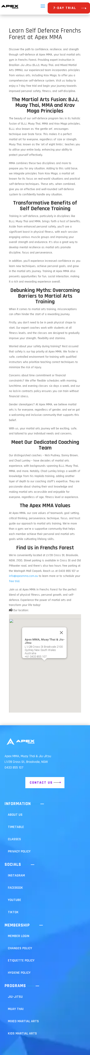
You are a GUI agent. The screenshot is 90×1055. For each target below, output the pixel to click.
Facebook (15, 887)
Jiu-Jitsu (15, 996)
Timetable (16, 827)
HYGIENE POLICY (19, 972)
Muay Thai (16, 1009)
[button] (44, 663)
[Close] (61, 632)
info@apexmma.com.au (23, 576)
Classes (14, 839)
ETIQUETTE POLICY (21, 960)
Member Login (18, 936)
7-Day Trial (64, 8)
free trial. (14, 581)
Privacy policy (19, 851)
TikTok (13, 912)
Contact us (41, 782)
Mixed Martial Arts (23, 1021)
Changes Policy (20, 948)
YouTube (14, 900)
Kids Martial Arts (22, 1033)
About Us (15, 814)
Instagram (16, 875)
